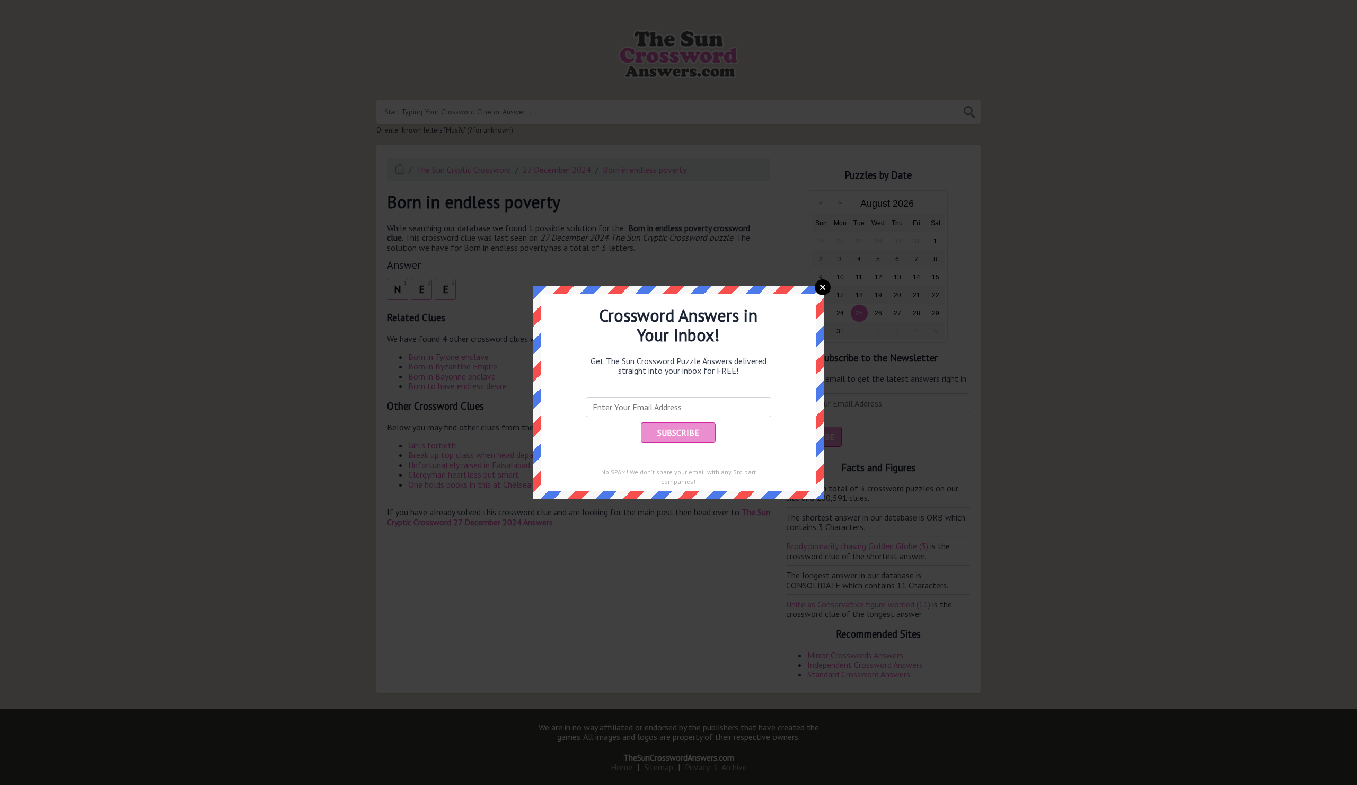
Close (823, 287)
